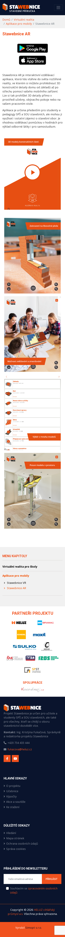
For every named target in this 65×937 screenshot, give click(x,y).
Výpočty (11, 796)
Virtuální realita (24, 19)
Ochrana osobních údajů (22, 843)
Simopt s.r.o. (33, 927)
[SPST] (32, 671)
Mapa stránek (15, 838)
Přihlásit (52, 879)
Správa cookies (16, 849)
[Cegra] (47, 648)
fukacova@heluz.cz (20, 749)
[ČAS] (14, 659)
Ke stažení (12, 807)
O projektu (13, 786)
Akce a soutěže (15, 802)
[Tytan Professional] (30, 659)
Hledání (11, 833)
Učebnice (12, 791)
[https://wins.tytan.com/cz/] (32, 691)
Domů (6, 19)
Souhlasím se (33, 890)
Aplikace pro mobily (19, 23)
